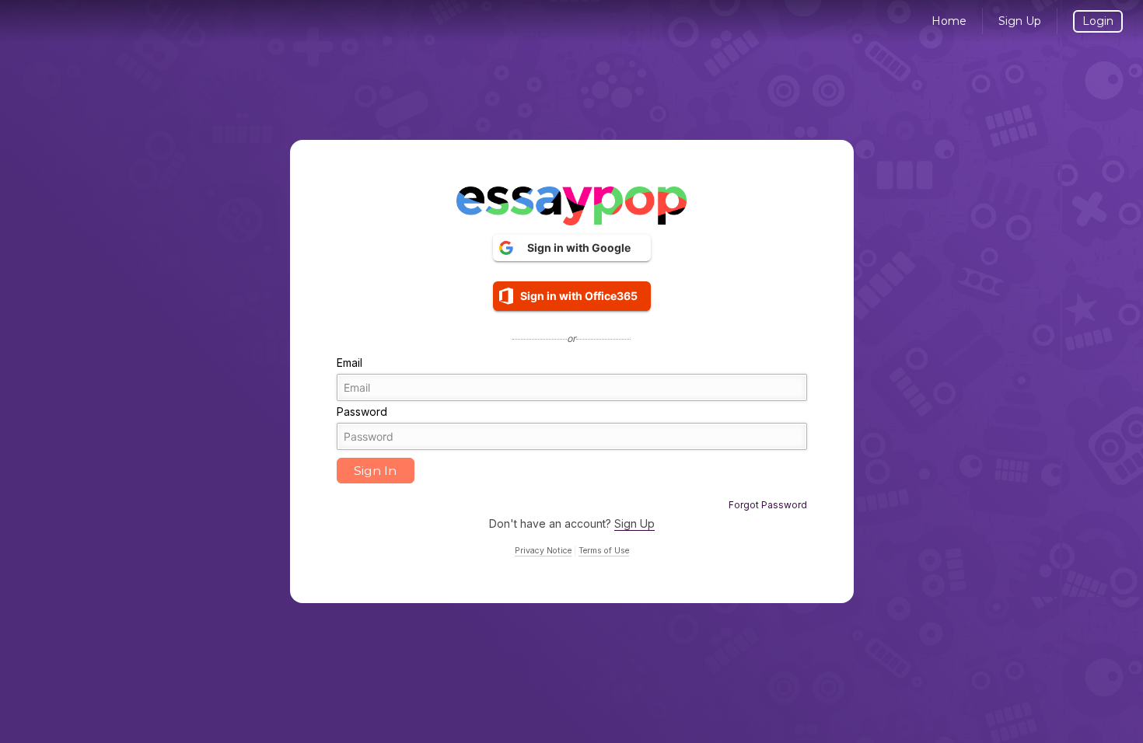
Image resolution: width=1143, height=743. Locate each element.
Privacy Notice (543, 551)
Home (949, 21)
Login (1097, 21)
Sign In (375, 470)
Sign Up (1019, 21)
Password (362, 411)
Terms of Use (603, 551)
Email (349, 362)
